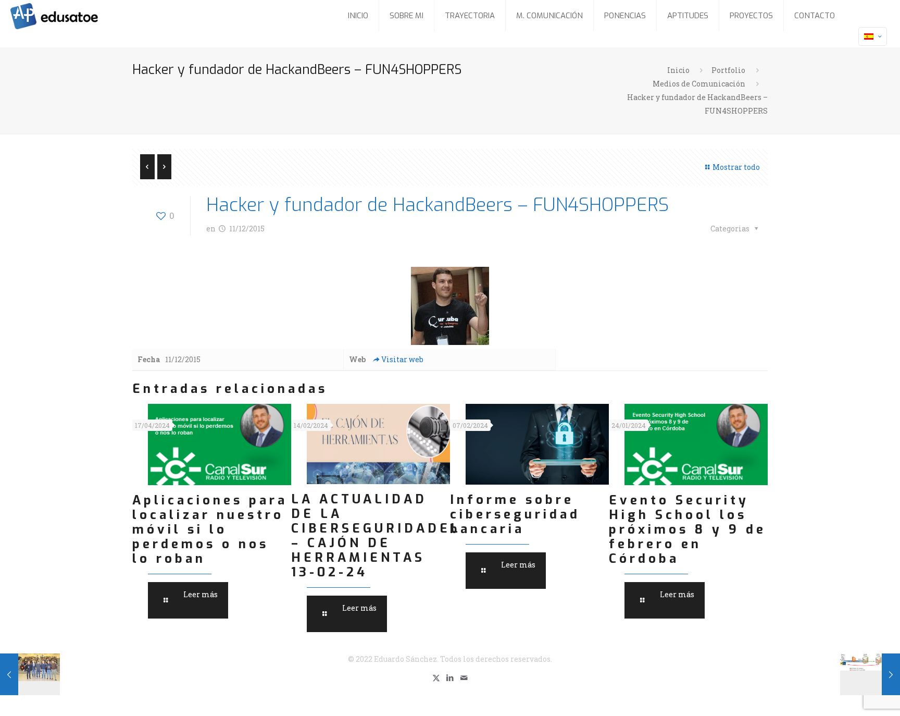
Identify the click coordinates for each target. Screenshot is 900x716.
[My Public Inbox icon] (464, 677)
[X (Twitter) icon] (436, 677)
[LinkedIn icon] (450, 677)
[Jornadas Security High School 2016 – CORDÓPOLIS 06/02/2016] (30, 674)
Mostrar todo (736, 167)
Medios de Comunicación (699, 84)
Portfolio (728, 70)
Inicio (678, 70)
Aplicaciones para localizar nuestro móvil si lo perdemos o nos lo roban (210, 529)
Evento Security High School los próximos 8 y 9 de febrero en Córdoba (687, 529)
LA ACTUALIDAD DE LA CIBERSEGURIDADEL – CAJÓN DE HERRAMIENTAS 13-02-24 (376, 536)
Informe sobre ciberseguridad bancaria (515, 514)
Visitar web (402, 359)
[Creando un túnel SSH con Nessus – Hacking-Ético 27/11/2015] (870, 674)
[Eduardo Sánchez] (80, 15)
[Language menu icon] (872, 36)
